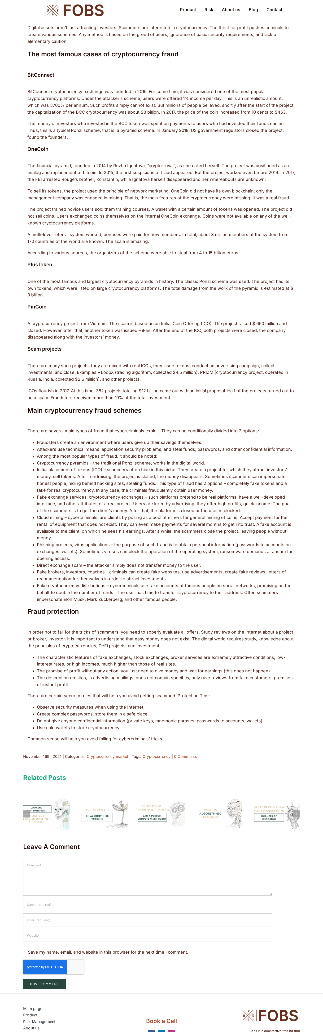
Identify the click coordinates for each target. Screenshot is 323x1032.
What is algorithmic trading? (219, 814)
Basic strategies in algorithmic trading (104, 814)
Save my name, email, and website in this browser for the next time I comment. (108, 952)
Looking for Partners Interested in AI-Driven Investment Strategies (46, 814)
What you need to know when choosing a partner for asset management (276, 814)
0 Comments (185, 756)
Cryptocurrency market (107, 756)
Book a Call (161, 1021)
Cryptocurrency (156, 756)
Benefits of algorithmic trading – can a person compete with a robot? (161, 814)
